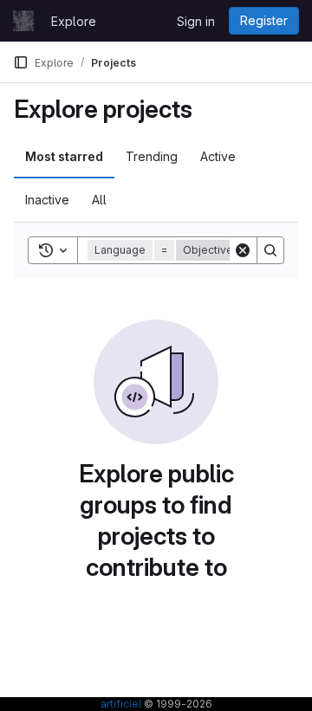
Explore (73, 21)
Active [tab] (218, 156)
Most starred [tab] (64, 156)
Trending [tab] (152, 156)
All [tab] (99, 199)
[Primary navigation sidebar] (21, 62)
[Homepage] (23, 21)
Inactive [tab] (47, 199)
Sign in (196, 21)
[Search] (270, 250)
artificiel (121, 703)
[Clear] (242, 250)
